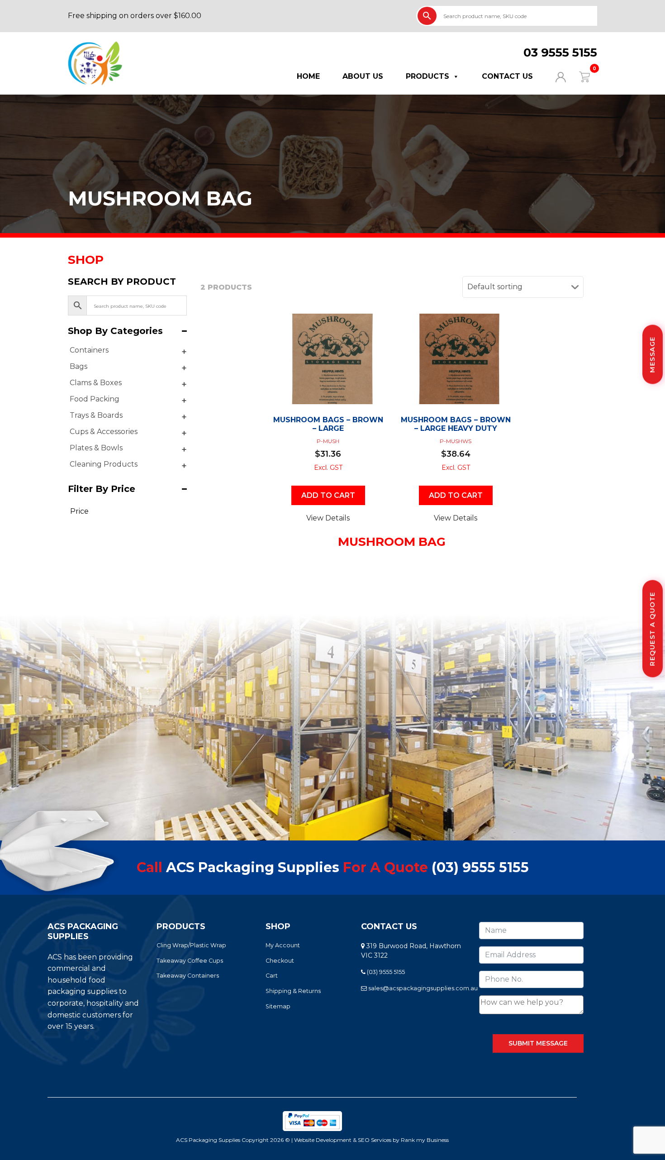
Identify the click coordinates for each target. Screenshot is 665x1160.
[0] (579, 76)
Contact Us (507, 76)
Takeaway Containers (188, 975)
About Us (362, 76)
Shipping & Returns (293, 991)
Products (427, 76)
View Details (328, 518)
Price (79, 511)
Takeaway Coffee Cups (190, 960)
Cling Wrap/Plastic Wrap (191, 945)
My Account (283, 945)
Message (652, 354)
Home (308, 76)
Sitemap (278, 1006)
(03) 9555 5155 (480, 867)
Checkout (280, 960)
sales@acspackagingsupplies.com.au (422, 988)
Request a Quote (652, 629)
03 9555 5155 (560, 52)
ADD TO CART (328, 495)
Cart (272, 975)
